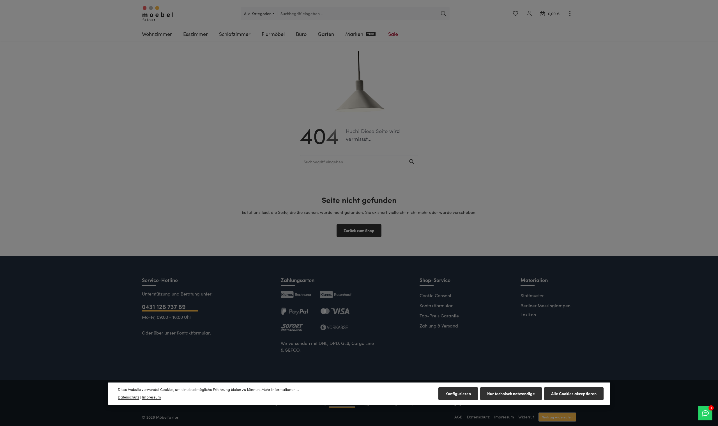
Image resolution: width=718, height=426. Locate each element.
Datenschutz (478, 417)
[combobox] (357, 13)
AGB (458, 417)
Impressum (504, 417)
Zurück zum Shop (359, 230)
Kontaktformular (193, 333)
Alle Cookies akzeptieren (574, 393)
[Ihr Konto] (529, 13)
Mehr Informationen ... (280, 389)
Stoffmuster (532, 295)
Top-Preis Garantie (439, 316)
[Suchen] (444, 13)
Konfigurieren (458, 393)
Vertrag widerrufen (557, 416)
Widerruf (526, 417)
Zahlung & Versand (439, 326)
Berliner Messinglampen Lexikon (545, 310)
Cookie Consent (435, 295)
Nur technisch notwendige (511, 393)
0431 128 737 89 (164, 306)
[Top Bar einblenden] (569, 13)
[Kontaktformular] (705, 413)
